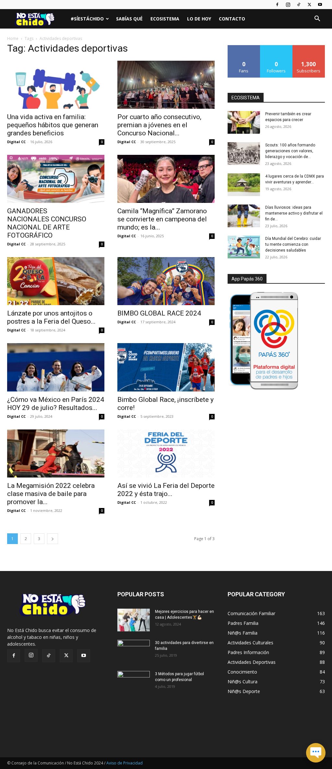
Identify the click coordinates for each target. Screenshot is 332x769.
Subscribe (309, 47)
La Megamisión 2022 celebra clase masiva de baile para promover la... (51, 494)
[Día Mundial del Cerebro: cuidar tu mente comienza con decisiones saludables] (244, 247)
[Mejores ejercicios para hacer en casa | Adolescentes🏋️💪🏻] (133, 620)
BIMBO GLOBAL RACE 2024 (159, 313)
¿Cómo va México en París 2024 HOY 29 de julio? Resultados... (55, 404)
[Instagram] (288, 4)
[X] (309, 4)
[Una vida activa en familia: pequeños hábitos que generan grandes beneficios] (55, 85)
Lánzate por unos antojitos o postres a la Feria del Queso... (51, 317)
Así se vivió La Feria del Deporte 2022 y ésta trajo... (166, 490)
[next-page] (52, 538)
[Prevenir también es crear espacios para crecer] (244, 122)
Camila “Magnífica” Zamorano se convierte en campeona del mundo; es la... (162, 219)
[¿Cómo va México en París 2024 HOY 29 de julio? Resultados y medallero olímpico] (55, 367)
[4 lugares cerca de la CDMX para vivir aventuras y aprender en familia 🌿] (244, 184)
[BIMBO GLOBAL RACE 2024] (166, 281)
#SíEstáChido (87, 19)
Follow (276, 47)
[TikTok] (298, 4)
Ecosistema (164, 19)
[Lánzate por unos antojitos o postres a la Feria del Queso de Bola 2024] (55, 281)
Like (244, 47)
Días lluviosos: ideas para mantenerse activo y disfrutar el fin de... (294, 213)
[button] (317, 19)
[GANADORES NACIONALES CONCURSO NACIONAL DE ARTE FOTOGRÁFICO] (55, 179)
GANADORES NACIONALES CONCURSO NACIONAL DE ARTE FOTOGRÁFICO (46, 223)
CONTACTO (232, 19)
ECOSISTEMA (245, 97)
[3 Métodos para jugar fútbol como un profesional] (133, 682)
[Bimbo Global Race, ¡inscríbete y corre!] (166, 367)
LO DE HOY (199, 19)
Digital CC (16, 141)
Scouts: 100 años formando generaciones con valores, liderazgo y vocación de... (290, 151)
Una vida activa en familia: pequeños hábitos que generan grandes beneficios (52, 125)
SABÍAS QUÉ (129, 19)
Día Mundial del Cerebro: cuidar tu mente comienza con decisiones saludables (293, 244)
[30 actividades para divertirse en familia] (133, 651)
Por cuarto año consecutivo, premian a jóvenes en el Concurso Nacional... (159, 125)
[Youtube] (320, 4)
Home (12, 38)
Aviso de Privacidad (124, 763)
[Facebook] (277, 4)
